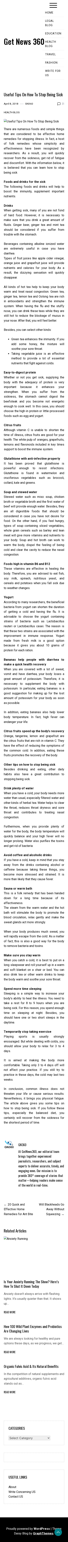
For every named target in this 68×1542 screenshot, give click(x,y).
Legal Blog (49, 23)
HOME (49, 12)
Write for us (53, 73)
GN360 (29, 103)
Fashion (51, 62)
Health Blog (50, 44)
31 (63, 104)
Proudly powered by (28, 1529)
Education (53, 33)
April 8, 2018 (11, 103)
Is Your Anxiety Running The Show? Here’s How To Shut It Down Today (31, 1284)
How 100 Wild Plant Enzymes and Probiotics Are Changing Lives (33, 1329)
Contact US (15, 1496)
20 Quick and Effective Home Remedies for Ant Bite (18, 1209)
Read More (9, 1312)
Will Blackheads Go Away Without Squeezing (51, 1209)
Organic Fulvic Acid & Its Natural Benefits (31, 1366)
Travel (50, 54)
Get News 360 (24, 41)
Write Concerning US (22, 1492)
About (12, 1487)
